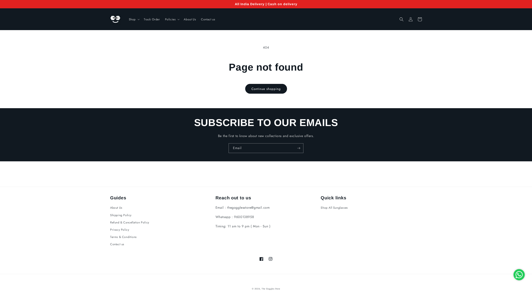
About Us (116, 208)
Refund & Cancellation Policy (129, 222)
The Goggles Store (271, 288)
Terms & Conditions (123, 237)
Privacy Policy (119, 230)
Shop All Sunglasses (334, 208)
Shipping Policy (121, 215)
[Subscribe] (298, 148)
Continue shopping (266, 89)
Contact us (117, 244)
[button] (133, 19)
